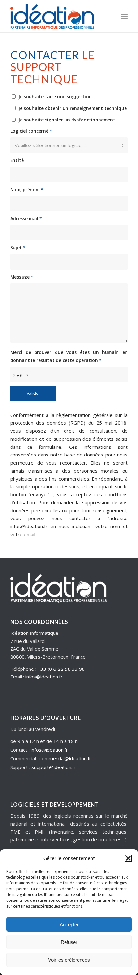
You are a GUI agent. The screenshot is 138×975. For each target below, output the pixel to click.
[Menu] (124, 16)
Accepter (69, 924)
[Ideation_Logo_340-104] (57, 16)
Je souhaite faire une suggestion (55, 96)
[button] (128, 858)
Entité (17, 160)
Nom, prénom (26, 189)
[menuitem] (124, 16)
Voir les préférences (69, 959)
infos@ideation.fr (44, 676)
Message (21, 277)
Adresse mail (26, 219)
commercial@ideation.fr (65, 758)
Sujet (18, 247)
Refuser (69, 942)
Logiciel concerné (31, 131)
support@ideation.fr (53, 767)
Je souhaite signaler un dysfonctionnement (66, 120)
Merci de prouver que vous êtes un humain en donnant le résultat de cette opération (69, 356)
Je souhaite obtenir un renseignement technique (72, 108)
